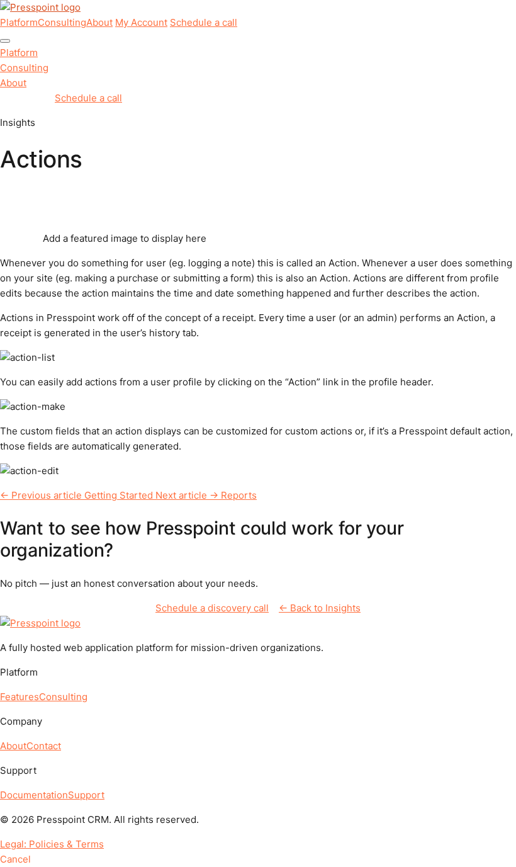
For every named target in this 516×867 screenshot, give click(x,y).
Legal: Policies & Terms (52, 844)
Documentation (34, 795)
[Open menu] (5, 41)
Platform (19, 22)
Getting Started (77, 495)
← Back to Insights (320, 608)
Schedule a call (203, 22)
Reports (206, 495)
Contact (43, 746)
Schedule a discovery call (212, 608)
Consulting (62, 22)
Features (19, 697)
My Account (141, 22)
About (99, 22)
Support (86, 795)
